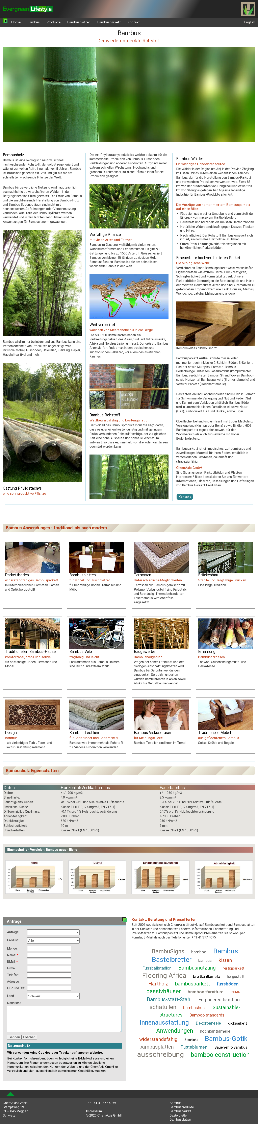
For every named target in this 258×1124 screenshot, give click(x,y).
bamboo (198, 952)
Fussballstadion (157, 968)
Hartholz (158, 984)
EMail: (11, 961)
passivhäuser (163, 991)
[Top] (10, 1094)
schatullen (163, 1007)
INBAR (235, 992)
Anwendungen (174, 1030)
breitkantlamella (206, 976)
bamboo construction (220, 1054)
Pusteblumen (194, 1047)
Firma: (11, 968)
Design (11, 732)
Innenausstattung (164, 1022)
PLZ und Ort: (16, 988)
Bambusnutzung (197, 968)
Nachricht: (14, 1003)
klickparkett (237, 1023)
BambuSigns (168, 951)
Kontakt (134, 22)
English (249, 22)
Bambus (33, 22)
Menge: (12, 948)
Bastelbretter (179, 1115)
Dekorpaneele (208, 1023)
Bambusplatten (79, 22)
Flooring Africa (164, 975)
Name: (12, 955)
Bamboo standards (206, 1015)
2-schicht (191, 1040)
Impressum (94, 1111)
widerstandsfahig (158, 1039)
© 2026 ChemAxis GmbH (104, 1115)
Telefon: (13, 975)
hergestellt (235, 977)
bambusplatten (156, 1047)
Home (16, 22)
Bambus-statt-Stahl (169, 999)
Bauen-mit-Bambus (230, 1047)
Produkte (53, 22)
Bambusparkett (109, 22)
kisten (225, 960)
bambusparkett (192, 984)
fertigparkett (233, 968)
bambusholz (194, 1007)
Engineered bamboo (219, 999)
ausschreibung (160, 1054)
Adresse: (13, 981)
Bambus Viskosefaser (152, 732)
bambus (205, 960)
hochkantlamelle (215, 1031)
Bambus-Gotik (226, 1039)
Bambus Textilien (84, 732)
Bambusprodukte (182, 1107)
